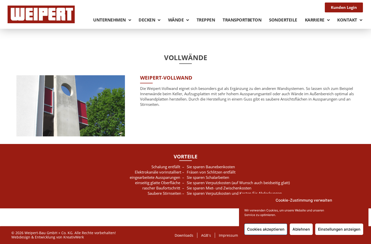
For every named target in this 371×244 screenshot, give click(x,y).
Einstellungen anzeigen (339, 229)
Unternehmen (109, 20)
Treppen (206, 20)
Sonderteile (283, 20)
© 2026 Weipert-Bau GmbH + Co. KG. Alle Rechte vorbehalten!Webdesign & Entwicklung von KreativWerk (63, 234)
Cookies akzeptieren (265, 229)
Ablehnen (301, 229)
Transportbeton (242, 20)
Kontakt (347, 20)
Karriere (315, 20)
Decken (147, 20)
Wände (176, 20)
